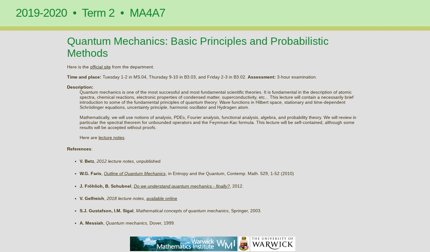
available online (161, 198)
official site (100, 66)
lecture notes (111, 137)
